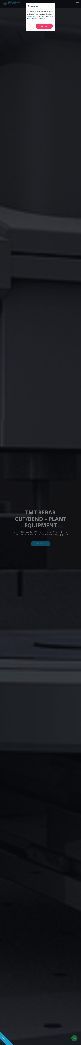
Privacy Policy (31, 16)
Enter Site (44, 26)
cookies (34, 12)
